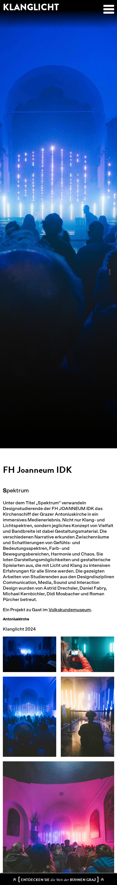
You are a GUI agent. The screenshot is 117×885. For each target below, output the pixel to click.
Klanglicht (31, 7)
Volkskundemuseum (70, 610)
